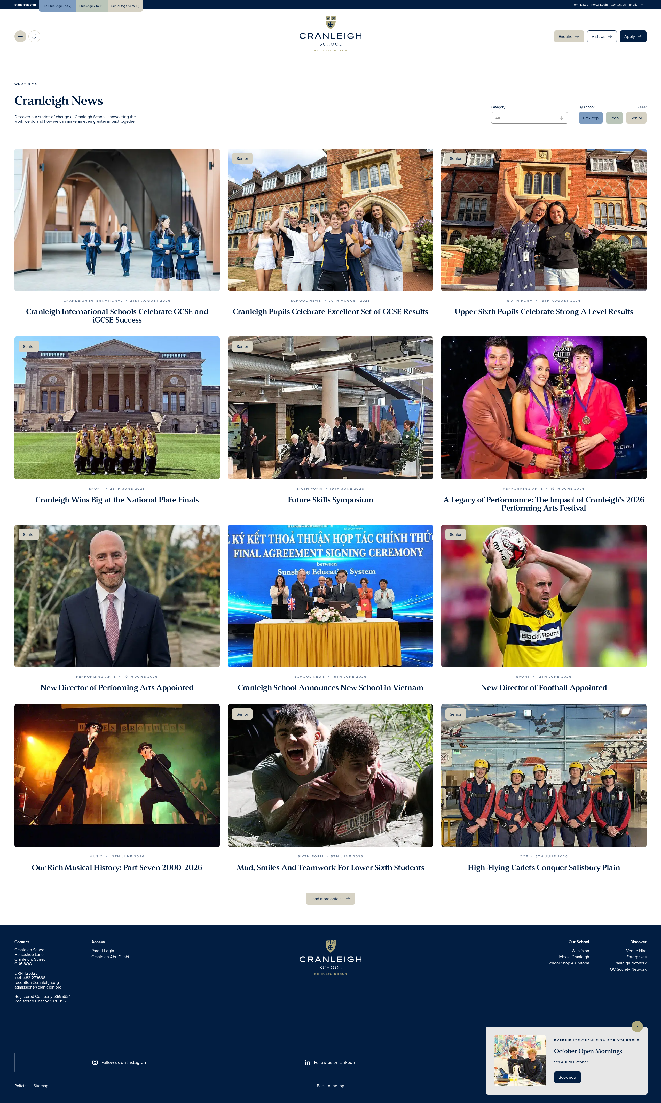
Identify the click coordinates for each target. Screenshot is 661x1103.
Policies (21, 1086)
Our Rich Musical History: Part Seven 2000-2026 (117, 867)
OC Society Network (628, 969)
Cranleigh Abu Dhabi (110, 957)
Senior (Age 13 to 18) (125, 6)
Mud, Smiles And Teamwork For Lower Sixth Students (330, 867)
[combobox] (638, 4)
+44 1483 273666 (29, 978)
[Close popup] (637, 1026)
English (634, 4)
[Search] (34, 36)
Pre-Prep (591, 118)
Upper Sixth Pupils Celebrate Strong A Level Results (544, 312)
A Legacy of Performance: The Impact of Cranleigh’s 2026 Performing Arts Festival (543, 504)
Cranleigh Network (630, 963)
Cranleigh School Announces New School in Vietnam (330, 688)
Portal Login (599, 4)
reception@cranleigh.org (36, 982)
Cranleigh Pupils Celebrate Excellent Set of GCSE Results (330, 312)
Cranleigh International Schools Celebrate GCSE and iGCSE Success (117, 316)
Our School (579, 942)
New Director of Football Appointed (544, 688)
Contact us (618, 4)
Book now (567, 1077)
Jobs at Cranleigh (573, 957)
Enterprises (636, 957)
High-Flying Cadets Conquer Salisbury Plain (544, 867)
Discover (638, 942)
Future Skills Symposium (330, 500)
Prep (614, 118)
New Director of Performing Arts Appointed (117, 688)
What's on (26, 84)
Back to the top (330, 1085)
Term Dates (580, 4)
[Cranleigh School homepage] (330, 957)
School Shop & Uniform (568, 963)
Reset (642, 107)
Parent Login (102, 950)
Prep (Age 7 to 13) (91, 6)
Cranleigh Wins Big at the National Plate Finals (117, 500)
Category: (498, 107)
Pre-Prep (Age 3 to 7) (57, 6)
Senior (636, 118)
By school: (587, 107)
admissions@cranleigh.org (37, 987)
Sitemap (41, 1086)
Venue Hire (636, 950)
